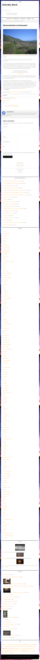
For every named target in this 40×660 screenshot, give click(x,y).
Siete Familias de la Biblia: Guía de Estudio (17, 583)
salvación (29, 651)
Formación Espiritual (6, 367)
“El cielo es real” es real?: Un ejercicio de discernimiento (16, 55)
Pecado (4, 464)
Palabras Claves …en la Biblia (7, 457)
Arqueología (5, 254)
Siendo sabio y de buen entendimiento (9, 206)
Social (4, 512)
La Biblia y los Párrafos (14, 635)
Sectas (4, 498)
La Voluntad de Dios (6, 415)
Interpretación (16, 105)
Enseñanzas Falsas (6, 335)
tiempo (6, 652)
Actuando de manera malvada (8, 197)
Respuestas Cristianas (6, 487)
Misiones (4, 434)
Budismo (4, 282)
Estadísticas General (6, 339)
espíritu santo (18, 646)
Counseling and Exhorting (7, 298)
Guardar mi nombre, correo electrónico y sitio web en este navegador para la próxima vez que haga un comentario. (19, 153)
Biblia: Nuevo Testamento (7, 277)
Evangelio (25, 646)
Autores (4, 268)
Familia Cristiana (5, 362)
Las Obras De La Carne (6, 574)
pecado (6, 651)
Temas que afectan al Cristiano (8, 519)
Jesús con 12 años (6, 594)
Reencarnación (5, 482)
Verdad (11, 652)
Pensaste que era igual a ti (7, 224)
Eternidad (23, 646)
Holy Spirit (4, 381)
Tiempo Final (5, 528)
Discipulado (5, 319)
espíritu (14, 646)
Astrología (4, 263)
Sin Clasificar (5, 510)
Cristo (4, 305)
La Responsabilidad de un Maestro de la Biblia (10, 624)
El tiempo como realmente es (6, 565)
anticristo (6, 644)
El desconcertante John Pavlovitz (8, 185)
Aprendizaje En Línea (6, 252)
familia (28, 646)
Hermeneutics (5, 376)
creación (3, 646)
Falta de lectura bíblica (6, 360)
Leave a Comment (15, 27)
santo (32, 651)
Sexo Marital (5, 505)
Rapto (16, 651)
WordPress (28, 656)
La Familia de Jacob (6, 608)
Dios (4, 316)
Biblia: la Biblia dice (6, 275)
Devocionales (5, 312)
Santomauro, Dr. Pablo (6, 494)
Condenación (5, 293)
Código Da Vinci (5, 291)
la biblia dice (5, 413)
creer (5, 646)
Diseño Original (5, 321)
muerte (26, 648)
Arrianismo (5, 259)
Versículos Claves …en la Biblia (8, 535)
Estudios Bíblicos (6, 346)
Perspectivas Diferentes (7, 473)
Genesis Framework (23, 656)
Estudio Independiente (6, 344)
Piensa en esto (5, 220)
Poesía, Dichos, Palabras (7, 475)
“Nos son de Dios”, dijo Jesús (8, 213)
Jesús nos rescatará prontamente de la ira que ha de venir (12, 183)
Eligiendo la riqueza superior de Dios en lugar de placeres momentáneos (15, 190)
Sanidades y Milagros (6, 491)
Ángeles (4, 240)
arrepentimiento (15, 644)
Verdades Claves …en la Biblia (7, 533)
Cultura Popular (5, 307)
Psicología (4, 480)
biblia (23, 644)
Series (4, 503)
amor (3, 644)
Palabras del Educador (6, 459)
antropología (9, 644)
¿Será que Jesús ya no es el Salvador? (9, 201)
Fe (3, 365)
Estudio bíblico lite (6, 342)
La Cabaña (4, 619)
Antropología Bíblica (6, 247)
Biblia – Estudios (5, 270)
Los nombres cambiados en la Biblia (9, 601)
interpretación (16, 106)
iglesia (4, 648)
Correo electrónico (6, 141)
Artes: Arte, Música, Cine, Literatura (8, 261)
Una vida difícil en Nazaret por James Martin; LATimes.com (12, 222)
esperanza (10, 646)
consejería (34, 644)
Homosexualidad (6, 385)
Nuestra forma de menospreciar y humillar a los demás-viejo (13, 208)
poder (14, 651)
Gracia (32, 646)
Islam (4, 404)
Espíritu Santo (5, 337)
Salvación (4, 489)
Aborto (4, 231)
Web (4, 146)
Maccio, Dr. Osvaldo (6, 420)
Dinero (4, 314)
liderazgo (15, 648)
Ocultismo (4, 452)
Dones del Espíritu (6, 328)
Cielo (4, 286)
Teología (4, 521)
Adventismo (5, 236)
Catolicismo (5, 284)
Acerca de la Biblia (6, 100)
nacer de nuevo (31, 648)
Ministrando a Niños (6, 429)
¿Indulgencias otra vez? (7, 606)
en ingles (13, 98)
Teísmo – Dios (5, 514)
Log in (32, 656)
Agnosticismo (5, 238)
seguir (3, 652)
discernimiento (11, 106)
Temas (4, 517)
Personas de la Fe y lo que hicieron (9, 217)
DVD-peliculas (5, 330)
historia (35, 646)
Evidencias (5, 351)
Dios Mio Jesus (9, 5)
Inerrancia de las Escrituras (7, 392)
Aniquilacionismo (6, 245)
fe (30, 646)
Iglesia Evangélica (6, 388)
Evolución (4, 353)
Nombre (4, 136)
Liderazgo (4, 418)
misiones (22, 648)
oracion (3, 651)
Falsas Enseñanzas (6, 358)
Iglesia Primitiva (5, 390)
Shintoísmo (5, 626)
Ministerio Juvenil (6, 427)
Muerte (4, 441)
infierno (8, 648)
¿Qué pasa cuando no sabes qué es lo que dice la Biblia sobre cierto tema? (15, 194)
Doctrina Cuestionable (6, 323)
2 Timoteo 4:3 (5, 199)
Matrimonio (5, 422)
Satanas (34, 651)
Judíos (4, 411)
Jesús (4, 406)
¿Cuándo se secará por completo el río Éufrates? (18, 592)
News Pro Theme (16, 656)
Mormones (5, 436)
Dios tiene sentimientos (7, 599)
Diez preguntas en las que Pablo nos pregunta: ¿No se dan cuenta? (14, 192)
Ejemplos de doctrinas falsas (11, 617)
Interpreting (5, 399)
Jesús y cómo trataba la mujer (8, 637)
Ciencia (4, 289)
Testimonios (5, 526)
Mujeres (4, 443)
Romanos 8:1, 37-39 (6, 215)
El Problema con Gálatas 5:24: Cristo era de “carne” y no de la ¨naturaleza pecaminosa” (17, 586)
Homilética (5, 383)
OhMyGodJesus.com (20, 166)
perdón (10, 651)
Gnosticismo (5, 369)
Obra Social (5, 450)
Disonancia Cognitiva (5, 558)
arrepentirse (20, 644)
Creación (4, 300)
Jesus (11, 648)
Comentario (5, 126)
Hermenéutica (11, 105)
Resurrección (19, 651)
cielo (26, 644)
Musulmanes (5, 445)
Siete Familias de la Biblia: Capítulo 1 (9, 628)
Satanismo (4, 496)
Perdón (4, 468)
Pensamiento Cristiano (6, 466)
